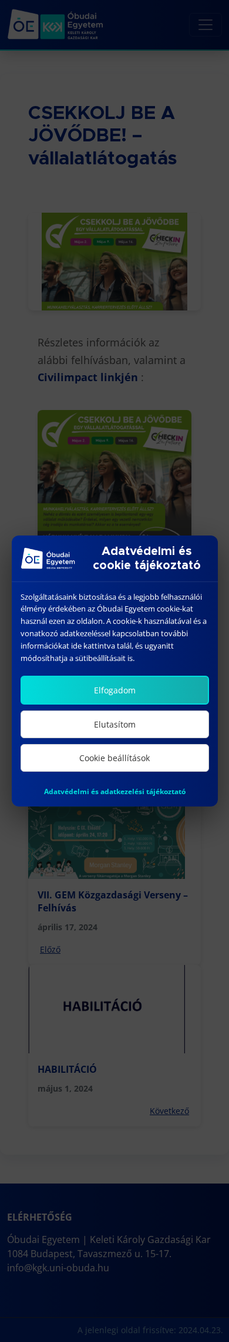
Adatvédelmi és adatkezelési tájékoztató (115, 791)
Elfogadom (115, 690)
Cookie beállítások (114, 757)
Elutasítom (115, 724)
